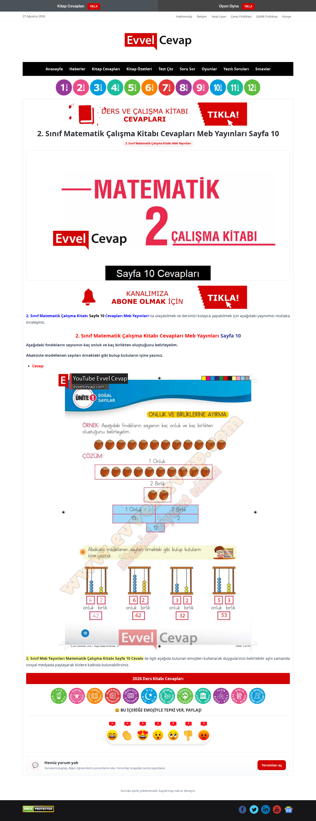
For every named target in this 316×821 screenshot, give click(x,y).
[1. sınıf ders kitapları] (64, 87)
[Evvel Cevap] (158, 41)
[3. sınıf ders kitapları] (98, 87)
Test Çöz (165, 68)
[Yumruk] (188, 735)
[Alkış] (127, 735)
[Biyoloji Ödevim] (257, 696)
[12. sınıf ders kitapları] (252, 87)
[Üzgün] (173, 735)
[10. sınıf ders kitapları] (218, 87)
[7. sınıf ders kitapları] (166, 87)
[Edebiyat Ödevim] (167, 696)
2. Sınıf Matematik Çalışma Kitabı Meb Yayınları (158, 143)
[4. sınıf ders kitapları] (115, 87)
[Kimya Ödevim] (239, 696)
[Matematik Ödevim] (113, 696)
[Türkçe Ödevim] (95, 696)
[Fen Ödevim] (59, 696)
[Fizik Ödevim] (221, 696)
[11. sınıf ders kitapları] (235, 87)
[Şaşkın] (158, 735)
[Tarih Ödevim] (203, 696)
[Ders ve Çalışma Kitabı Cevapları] (158, 114)
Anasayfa (54, 68)
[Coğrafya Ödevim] (185, 696)
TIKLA (94, 6)
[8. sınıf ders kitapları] (184, 87)
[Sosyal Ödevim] (77, 696)
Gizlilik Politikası (267, 16)
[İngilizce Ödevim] (131, 696)
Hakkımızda (184, 16)
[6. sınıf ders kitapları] (149, 87)
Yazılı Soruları (236, 68)
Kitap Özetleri (139, 68)
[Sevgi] (142, 735)
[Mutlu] (112, 735)
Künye (286, 16)
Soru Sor (187, 68)
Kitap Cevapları (106, 68)
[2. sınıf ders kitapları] (81, 87)
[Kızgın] (203, 735)
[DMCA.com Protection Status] (38, 809)
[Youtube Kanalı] (158, 297)
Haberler (77, 68)
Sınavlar (263, 68)
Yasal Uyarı (218, 16)
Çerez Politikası (241, 16)
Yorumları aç (272, 765)
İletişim (202, 16)
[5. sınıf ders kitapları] (132, 87)
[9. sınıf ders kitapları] (201, 87)
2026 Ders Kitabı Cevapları (158, 678)
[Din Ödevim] (149, 696)
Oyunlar (209, 68)
